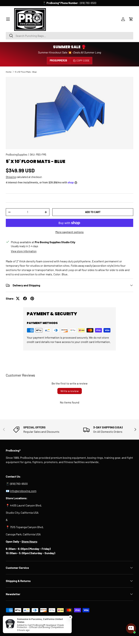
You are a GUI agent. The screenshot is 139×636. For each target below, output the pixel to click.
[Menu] (8, 19)
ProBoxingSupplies (16, 154)
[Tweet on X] (17, 298)
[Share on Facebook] (25, 298)
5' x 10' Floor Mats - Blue (26, 71)
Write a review (69, 391)
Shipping (11, 177)
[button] (131, 19)
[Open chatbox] (131, 628)
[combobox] (69, 35)
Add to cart (92, 212)
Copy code (82, 60)
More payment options (69, 232)
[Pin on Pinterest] (32, 298)
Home (8, 71)
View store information (24, 251)
